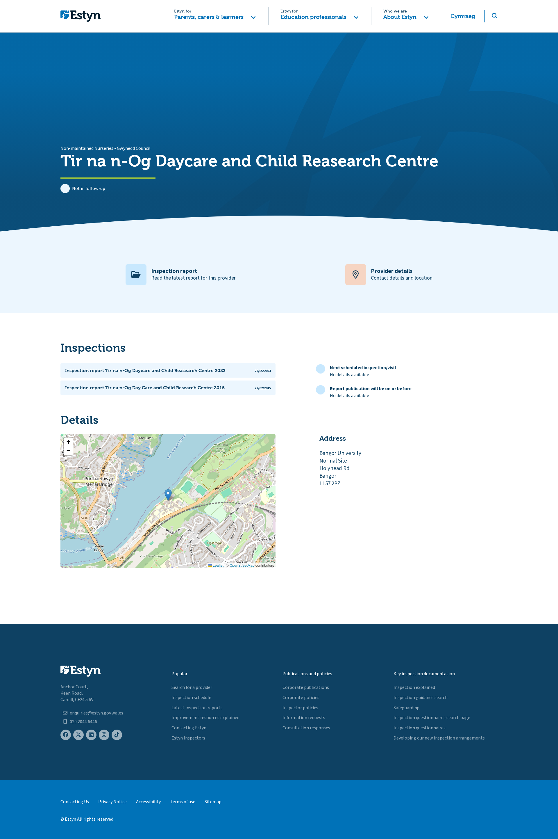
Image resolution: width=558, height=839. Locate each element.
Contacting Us (74, 802)
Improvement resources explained (205, 717)
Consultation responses (306, 728)
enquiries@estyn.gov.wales (96, 713)
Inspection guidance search (421, 697)
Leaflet (217, 565)
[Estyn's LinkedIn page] (91, 735)
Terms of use (182, 802)
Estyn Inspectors (188, 738)
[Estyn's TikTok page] (117, 735)
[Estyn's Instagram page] (104, 735)
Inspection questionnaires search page (432, 717)
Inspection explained (414, 687)
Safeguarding (407, 708)
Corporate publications (305, 687)
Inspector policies (300, 708)
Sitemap (213, 802)
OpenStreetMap (242, 565)
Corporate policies (300, 697)
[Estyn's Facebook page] (65, 735)
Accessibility (148, 802)
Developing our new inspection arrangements (439, 738)
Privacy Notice (112, 802)
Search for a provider (191, 687)
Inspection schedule (191, 697)
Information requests (303, 717)
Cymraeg (462, 16)
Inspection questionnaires (420, 728)
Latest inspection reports (197, 708)
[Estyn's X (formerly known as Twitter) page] (78, 735)
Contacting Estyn (188, 728)
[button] (215, 16)
